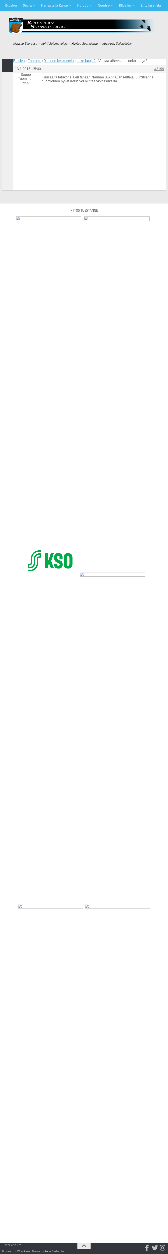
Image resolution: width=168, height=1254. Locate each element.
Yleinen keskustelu (59, 61)
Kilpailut (125, 5)
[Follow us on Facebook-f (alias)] (147, 1248)
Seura (27, 5)
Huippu (82, 5)
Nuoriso (104, 5)
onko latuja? (86, 61)
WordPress (23, 1251)
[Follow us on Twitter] (155, 1248)
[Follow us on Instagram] (163, 1248)
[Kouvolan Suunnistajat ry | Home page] (84, 26)
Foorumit (34, 61)
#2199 (159, 69)
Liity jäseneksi (152, 5)
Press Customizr (54, 1251)
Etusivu (11, 5)
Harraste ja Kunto (54, 5)
